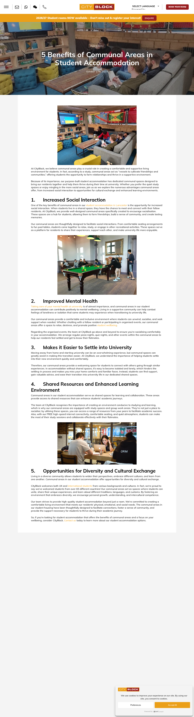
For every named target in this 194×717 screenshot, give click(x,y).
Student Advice (97, 46)
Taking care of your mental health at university (56, 306)
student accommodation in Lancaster (106, 205)
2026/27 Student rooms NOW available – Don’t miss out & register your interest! (88, 18)
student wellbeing (107, 325)
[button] (6, 7)
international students (80, 485)
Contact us (70, 520)
